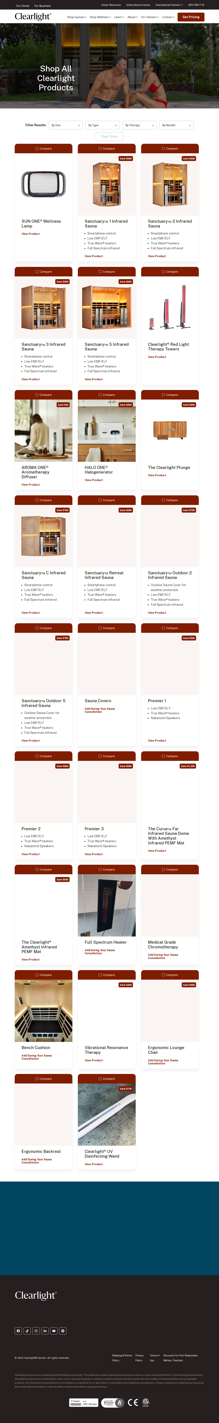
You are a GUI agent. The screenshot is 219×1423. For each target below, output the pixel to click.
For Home (22, 6)
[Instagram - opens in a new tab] (36, 1331)
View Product (31, 233)
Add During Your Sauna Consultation (100, 710)
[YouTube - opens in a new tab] (53, 1331)
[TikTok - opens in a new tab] (27, 1331)
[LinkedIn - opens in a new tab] (45, 1331)
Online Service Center (138, 5)
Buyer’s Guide (30, 1264)
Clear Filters (109, 136)
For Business (42, 6)
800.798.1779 (196, 5)
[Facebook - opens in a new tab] (18, 1331)
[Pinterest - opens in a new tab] (62, 1331)
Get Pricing (191, 17)
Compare (46, 148)
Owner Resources (111, 5)
